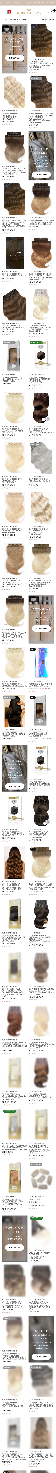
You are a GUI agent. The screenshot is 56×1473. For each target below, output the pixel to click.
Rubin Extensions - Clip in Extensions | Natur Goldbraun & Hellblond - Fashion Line (41, 886)
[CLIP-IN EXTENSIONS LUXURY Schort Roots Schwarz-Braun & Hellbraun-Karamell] (14, 1280)
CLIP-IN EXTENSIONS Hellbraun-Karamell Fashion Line (13, 379)
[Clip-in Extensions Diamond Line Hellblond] (14, 663)
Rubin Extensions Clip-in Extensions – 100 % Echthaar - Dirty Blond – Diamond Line (14, 171)
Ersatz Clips (35, 1199)
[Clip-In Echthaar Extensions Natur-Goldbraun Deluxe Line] (41, 1073)
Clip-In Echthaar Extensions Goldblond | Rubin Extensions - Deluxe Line (14, 1097)
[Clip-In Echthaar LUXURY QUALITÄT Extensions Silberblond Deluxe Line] (14, 1125)
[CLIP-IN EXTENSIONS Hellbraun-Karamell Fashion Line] (14, 356)
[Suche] (48, 12)
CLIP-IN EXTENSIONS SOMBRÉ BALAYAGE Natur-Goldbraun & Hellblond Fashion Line (14, 1356)
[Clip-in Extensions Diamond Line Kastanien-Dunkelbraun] (41, 408)
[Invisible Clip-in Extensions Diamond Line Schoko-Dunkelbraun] (41, 356)
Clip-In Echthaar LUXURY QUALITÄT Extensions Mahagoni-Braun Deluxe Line (14, 1045)
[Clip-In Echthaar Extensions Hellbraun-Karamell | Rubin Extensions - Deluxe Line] (14, 1178)
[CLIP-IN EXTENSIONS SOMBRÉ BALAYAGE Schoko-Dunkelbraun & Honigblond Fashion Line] (41, 1280)
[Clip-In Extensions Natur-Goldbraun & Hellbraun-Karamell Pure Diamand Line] (14, 862)
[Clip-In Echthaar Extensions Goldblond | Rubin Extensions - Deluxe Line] (14, 1073)
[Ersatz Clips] (41, 1178)
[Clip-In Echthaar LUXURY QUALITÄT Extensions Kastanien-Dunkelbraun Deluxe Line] (41, 968)
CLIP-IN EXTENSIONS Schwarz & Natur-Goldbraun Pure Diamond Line (38, 834)
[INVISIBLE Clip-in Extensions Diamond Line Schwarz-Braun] (41, 761)
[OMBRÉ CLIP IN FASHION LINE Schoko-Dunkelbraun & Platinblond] (41, 1232)
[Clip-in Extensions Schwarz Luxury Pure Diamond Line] (14, 811)
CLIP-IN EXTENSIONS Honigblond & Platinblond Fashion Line (13, 1405)
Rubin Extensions (36, 59)
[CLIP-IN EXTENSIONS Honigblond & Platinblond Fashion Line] (14, 1381)
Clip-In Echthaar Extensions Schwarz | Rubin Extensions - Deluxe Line (13, 938)
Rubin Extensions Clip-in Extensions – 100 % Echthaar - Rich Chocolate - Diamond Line (14, 224)
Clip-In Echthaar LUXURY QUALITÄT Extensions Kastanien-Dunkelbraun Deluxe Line (41, 991)
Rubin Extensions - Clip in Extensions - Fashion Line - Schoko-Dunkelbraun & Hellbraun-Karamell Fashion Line (41, 118)
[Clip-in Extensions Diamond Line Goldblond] (14, 458)
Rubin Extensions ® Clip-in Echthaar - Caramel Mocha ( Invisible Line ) (41, 222)
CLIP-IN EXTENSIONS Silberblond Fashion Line (39, 481)
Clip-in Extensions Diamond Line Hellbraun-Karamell (13, 582)
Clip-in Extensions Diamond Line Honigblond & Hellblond (12, 116)
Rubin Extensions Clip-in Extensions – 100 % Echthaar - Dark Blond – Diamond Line (40, 276)
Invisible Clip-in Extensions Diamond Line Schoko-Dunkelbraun (39, 380)
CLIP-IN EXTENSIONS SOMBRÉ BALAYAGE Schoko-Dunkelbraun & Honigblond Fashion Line (41, 1305)
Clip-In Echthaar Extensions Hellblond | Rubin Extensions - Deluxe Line (41, 328)
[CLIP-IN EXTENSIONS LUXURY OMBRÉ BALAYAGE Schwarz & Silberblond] (41, 1381)
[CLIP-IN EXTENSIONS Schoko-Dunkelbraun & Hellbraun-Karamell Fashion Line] (41, 40)
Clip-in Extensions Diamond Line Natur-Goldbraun (13, 327)
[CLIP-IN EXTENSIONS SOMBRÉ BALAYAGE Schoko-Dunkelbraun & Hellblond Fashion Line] (14, 1433)
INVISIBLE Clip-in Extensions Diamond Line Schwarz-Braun (39, 784)
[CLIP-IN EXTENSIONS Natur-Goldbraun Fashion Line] (41, 711)
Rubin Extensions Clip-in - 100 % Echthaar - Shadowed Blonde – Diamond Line (40, 583)
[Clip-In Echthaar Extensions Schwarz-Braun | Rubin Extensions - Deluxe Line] (41, 914)
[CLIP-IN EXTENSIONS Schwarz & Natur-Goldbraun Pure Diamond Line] (41, 811)
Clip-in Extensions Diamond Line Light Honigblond (12, 531)
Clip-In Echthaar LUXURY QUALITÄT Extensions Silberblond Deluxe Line (14, 1148)
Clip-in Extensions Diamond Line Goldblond (12, 481)
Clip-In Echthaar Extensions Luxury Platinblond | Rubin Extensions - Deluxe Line (39, 1149)
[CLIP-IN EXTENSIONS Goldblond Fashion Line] (14, 253)
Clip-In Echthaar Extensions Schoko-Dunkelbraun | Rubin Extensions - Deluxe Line (13, 992)
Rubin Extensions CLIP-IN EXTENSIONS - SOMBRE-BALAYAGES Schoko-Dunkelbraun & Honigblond (41, 1457)
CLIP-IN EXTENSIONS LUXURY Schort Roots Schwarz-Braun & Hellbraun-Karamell (13, 1304)
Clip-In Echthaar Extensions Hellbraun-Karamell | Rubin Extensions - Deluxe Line (14, 1203)
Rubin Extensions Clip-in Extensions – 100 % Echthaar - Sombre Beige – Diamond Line (14, 635)
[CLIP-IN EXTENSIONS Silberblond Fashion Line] (41, 458)
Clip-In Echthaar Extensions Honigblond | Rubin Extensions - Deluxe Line (41, 1045)
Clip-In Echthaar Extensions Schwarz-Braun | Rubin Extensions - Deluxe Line (40, 939)
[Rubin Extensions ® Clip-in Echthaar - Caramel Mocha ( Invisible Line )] (41, 199)
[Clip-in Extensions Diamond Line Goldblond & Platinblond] (41, 508)
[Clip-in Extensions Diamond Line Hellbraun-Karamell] (14, 559)
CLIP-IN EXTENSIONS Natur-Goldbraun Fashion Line (38, 734)
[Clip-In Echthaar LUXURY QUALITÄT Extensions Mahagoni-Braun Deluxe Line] (14, 1021)
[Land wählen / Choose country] (9, 12)
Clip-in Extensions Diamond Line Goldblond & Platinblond (38, 531)
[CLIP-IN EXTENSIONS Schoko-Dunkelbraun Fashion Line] (14, 711)
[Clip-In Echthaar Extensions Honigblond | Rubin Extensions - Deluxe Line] (41, 1021)
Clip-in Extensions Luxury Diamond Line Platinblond (12, 431)
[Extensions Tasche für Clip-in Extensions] (41, 663)
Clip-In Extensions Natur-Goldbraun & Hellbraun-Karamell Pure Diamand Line (13, 886)
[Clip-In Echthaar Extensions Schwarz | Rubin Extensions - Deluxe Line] (14, 914)
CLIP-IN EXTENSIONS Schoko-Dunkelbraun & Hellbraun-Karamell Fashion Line (41, 64)
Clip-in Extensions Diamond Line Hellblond (14, 685)
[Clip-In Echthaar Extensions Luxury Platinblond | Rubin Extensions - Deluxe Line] (41, 1125)
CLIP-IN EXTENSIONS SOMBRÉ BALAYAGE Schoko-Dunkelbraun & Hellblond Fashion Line (14, 1457)
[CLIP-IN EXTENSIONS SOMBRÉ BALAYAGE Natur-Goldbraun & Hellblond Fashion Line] (14, 1332)
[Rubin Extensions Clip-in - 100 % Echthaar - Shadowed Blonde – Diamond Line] (41, 559)
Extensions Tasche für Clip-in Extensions (40, 685)
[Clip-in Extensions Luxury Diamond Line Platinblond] (14, 408)
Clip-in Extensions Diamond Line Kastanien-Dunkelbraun (41, 431)
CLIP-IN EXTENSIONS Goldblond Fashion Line (14, 275)
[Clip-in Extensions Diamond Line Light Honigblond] (14, 508)
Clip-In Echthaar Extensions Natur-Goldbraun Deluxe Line (41, 1096)
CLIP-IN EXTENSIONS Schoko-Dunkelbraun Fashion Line (13, 734)
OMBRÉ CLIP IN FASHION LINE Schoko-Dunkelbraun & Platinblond (40, 1255)
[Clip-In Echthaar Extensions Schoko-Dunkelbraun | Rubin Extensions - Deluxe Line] (14, 968)
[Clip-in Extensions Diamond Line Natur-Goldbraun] (14, 304)
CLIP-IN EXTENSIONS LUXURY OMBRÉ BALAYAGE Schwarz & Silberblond (41, 1404)
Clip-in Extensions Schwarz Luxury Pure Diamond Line (13, 834)
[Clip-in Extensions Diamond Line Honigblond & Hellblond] (14, 92)
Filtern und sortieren (16, 19)
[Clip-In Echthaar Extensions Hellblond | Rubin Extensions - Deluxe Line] (41, 304)
